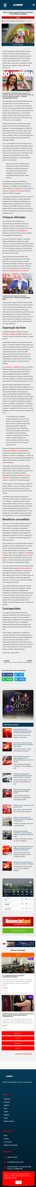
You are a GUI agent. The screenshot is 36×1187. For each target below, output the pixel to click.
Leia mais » (5, 987)
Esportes (6, 1105)
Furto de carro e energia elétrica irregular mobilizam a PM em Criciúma (22, 791)
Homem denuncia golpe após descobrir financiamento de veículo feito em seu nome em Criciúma (22, 775)
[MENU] (5, 4)
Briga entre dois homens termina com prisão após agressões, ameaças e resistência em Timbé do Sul (23, 848)
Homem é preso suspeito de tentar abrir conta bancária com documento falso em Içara (23, 744)
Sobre (5, 1135)
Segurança (7, 1099)
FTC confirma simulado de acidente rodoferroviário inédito (13, 976)
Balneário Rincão (9, 1121)
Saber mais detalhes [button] (10, 1178)
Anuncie (6, 1139)
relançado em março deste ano (22, 568)
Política (6, 1111)
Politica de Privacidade (10, 1145)
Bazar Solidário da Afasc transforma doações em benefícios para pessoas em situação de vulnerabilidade (18, 1015)
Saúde (6, 1118)
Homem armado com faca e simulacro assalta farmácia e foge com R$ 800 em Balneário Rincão (22, 731)
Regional (6, 1115)
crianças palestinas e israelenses (19, 270)
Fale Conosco (8, 1142)
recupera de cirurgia (16, 191)
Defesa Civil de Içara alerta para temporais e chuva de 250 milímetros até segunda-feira (23, 819)
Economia (7, 1102)
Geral (18, 17)
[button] (33, 5)
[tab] (18, 955)
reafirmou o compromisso (13, 367)
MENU (5, 6)
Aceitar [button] (19, 1182)
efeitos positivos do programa (16, 451)
